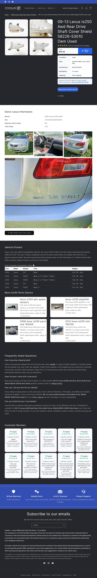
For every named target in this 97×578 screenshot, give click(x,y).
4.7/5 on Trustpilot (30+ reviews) (78, 45)
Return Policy (57, 383)
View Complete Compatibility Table (18, 265)
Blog (75, 575)
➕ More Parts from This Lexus (19, 233)
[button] (30, 8)
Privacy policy (46, 575)
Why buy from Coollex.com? (68, 89)
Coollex (28, 575)
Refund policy (36, 575)
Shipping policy (67, 575)
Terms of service (56, 575)
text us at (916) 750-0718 (80, 82)
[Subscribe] (63, 525)
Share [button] (62, 96)
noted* (53, 364)
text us (40, 397)
